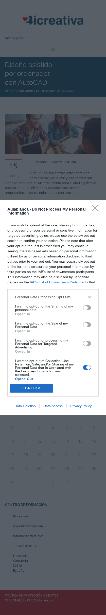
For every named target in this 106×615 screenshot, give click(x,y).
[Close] (96, 209)
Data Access (53, 406)
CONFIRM (31, 388)
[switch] (87, 307)
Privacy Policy (81, 406)
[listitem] (53, 297)
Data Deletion (25, 406)
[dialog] (53, 307)
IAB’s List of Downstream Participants (59, 282)
